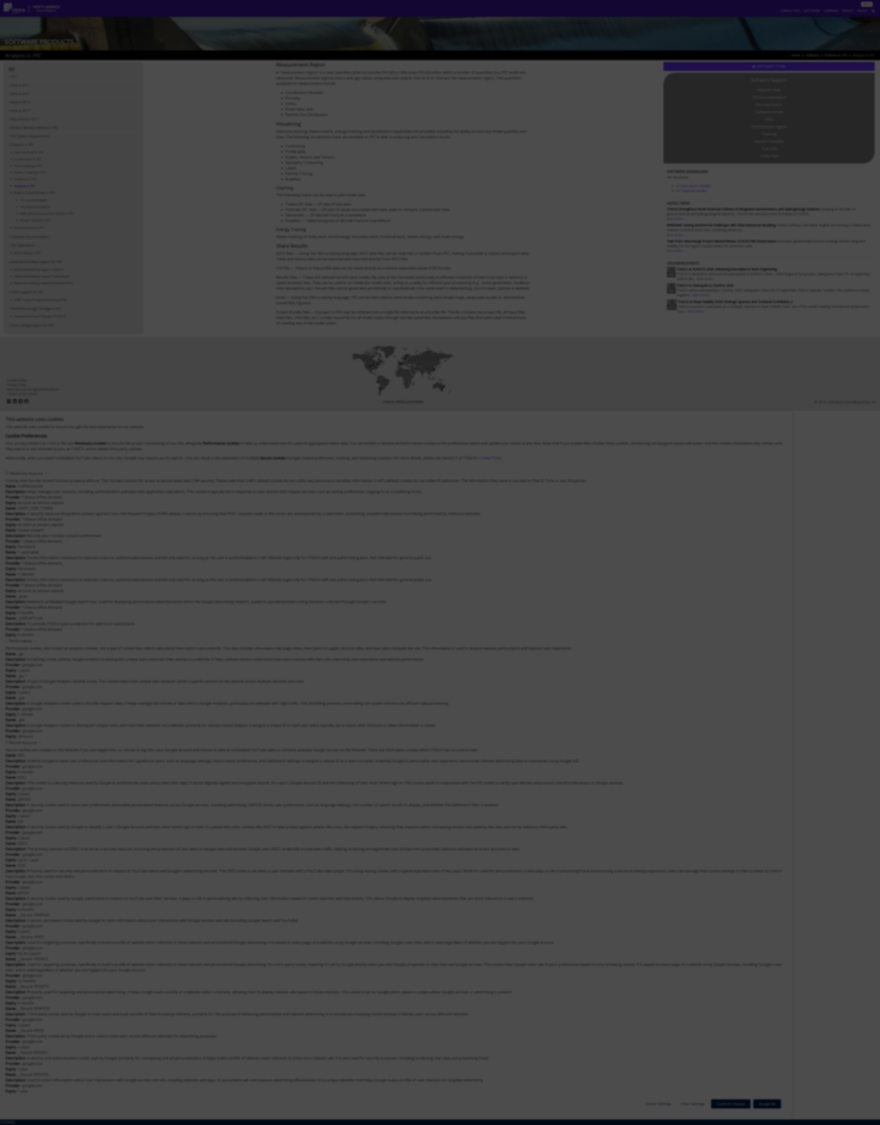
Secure (22, 742)
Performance (20, 640)
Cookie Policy (490, 457)
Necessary (26, 473)
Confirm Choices (731, 1103)
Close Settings (693, 1103)
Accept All (767, 1103)
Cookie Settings (658, 1103)
